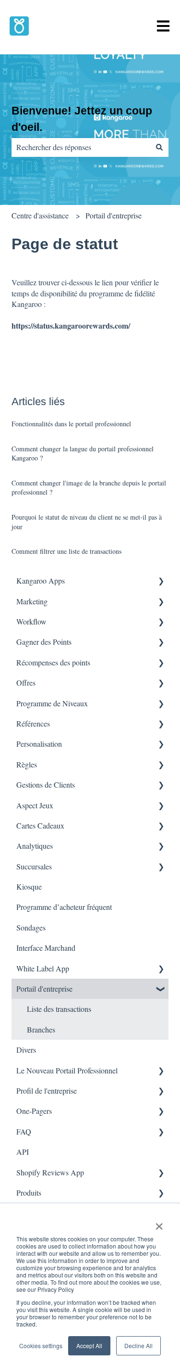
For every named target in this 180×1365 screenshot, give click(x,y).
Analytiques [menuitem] (34, 846)
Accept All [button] (89, 1345)
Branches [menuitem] (41, 1029)
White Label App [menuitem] (42, 968)
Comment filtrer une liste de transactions (66, 551)
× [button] (159, 1223)
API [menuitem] (22, 1152)
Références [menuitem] (33, 723)
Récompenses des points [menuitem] (53, 662)
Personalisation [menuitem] (39, 744)
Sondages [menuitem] (31, 927)
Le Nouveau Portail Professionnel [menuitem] (67, 1070)
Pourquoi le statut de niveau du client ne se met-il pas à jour (87, 521)
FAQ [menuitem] (23, 1131)
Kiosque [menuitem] (29, 886)
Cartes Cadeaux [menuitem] (40, 825)
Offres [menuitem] (26, 682)
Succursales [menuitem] (34, 866)
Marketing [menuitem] (32, 601)
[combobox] (81, 147)
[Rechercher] (159, 147)
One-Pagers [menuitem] (34, 1111)
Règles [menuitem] (26, 764)
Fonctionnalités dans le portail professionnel (71, 423)
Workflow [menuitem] (31, 621)
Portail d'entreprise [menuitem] (44, 988)
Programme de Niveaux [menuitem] (52, 703)
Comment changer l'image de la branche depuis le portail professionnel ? (89, 487)
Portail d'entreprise (113, 215)
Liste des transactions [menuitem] (59, 1009)
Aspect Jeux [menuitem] (34, 805)
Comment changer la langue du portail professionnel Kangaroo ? (83, 453)
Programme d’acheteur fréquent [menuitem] (64, 907)
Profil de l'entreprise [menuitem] (46, 1090)
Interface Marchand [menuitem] (45, 948)
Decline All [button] (138, 1345)
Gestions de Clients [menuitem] (45, 784)
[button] (160, 581)
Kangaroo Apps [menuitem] (40, 580)
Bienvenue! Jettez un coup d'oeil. (82, 119)
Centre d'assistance (40, 215)
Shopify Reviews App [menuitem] (50, 1172)
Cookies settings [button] (40, 1345)
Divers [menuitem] (26, 1050)
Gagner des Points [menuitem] (44, 642)
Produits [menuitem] (28, 1192)
